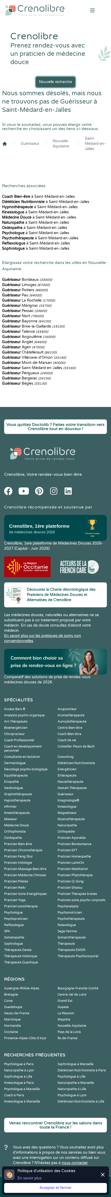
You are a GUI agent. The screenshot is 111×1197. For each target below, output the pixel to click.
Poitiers (25, 290)
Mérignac (26, 305)
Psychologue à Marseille (22, 1089)
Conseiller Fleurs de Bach (76, 746)
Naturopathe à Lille (72, 1089)
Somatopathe (14, 937)
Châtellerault (29, 352)
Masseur (10, 819)
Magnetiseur (67, 813)
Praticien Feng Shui (18, 856)
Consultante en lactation (22, 757)
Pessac (24, 311)
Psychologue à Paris (19, 1064)
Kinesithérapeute (17, 813)
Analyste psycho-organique (24, 715)
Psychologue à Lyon (72, 1095)
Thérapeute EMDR (71, 950)
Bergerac (26, 378)
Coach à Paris (14, 1095)
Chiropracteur (14, 734)
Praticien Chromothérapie (23, 850)
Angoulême (28, 337)
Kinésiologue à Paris (19, 1083)
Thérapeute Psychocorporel (78, 956)
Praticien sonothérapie (21, 906)
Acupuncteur (67, 709)
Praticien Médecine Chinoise (25, 875)
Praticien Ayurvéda (72, 838)
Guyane (63, 1007)
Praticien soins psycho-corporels (81, 900)
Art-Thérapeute (15, 721)
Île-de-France (67, 1038)
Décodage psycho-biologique (25, 769)
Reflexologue (14, 925)
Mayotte (64, 1019)
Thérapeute (66, 944)
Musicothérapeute (71, 819)
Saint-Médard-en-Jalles (95, 143)
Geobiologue (13, 788)
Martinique (12, 1019)
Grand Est (65, 1001)
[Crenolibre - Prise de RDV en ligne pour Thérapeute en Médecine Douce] (37, 10)
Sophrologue (13, 944)
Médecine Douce (16, 825)
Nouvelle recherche (55, 82)
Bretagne (11, 994)
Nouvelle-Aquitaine (61, 143)
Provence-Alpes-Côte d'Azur (25, 1038)
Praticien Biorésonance (74, 844)
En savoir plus (30, 1178)
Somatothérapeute (72, 937)
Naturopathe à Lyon (19, 1070)
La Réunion (66, 1013)
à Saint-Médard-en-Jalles (38, 196)
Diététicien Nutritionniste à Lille (81, 1101)
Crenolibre (14, 474)
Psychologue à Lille (71, 1076)
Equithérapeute (16, 775)
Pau (22, 295)
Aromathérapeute (71, 715)
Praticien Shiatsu (70, 887)
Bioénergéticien (15, 728)
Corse (8, 1001)
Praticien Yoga (15, 900)
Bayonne (26, 321)
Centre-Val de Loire (72, 994)
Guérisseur (30, 143)
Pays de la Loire (69, 1032)
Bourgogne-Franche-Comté (78, 988)
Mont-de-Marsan (33, 363)
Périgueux (27, 373)
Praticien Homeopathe (74, 856)
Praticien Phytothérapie (75, 875)
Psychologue (13, 912)
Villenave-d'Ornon (34, 357)
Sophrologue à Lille (18, 1076)
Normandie (12, 1026)
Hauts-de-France (16, 1013)
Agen (23, 347)
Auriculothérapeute (72, 721)
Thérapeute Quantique (21, 962)
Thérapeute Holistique (20, 956)
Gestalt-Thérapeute (72, 788)
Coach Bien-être (69, 734)
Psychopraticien (16, 919)
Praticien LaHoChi (71, 863)
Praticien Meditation (73, 869)
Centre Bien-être (70, 728)
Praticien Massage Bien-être (25, 869)
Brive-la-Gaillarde (33, 326)
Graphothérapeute (18, 794)
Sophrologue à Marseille (75, 1064)
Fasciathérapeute (70, 782)
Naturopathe (67, 825)
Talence (25, 331)
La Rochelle (28, 300)
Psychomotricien (70, 912)
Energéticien (67, 769)
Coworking (66, 757)
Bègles (24, 383)
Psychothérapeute (71, 919)
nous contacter (75, 1163)
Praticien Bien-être (18, 844)
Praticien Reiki (15, 887)
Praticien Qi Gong (71, 881)
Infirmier (10, 806)
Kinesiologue (67, 806)
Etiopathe (11, 782)
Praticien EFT (67, 850)
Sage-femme (67, 931)
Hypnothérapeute (17, 800)
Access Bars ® (14, 709)
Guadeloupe (13, 1007)
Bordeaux (27, 279)
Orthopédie (66, 831)
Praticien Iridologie (18, 863)
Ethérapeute (67, 775)
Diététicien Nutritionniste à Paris (82, 1070)
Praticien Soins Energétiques (25, 894)
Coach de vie (67, 740)
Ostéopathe (13, 838)
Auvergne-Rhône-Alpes (21, 988)
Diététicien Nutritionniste (76, 763)
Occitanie (11, 1032)
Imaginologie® (68, 800)
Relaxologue (67, 925)
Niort (23, 316)
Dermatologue (15, 763)
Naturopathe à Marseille (76, 1083)
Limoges (26, 285)
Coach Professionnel (19, 740)
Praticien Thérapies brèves (77, 894)
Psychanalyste (68, 906)
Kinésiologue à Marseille (22, 1101)
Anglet (24, 342)
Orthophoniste (15, 831)
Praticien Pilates (16, 881)
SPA (7, 931)
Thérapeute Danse (17, 950)
